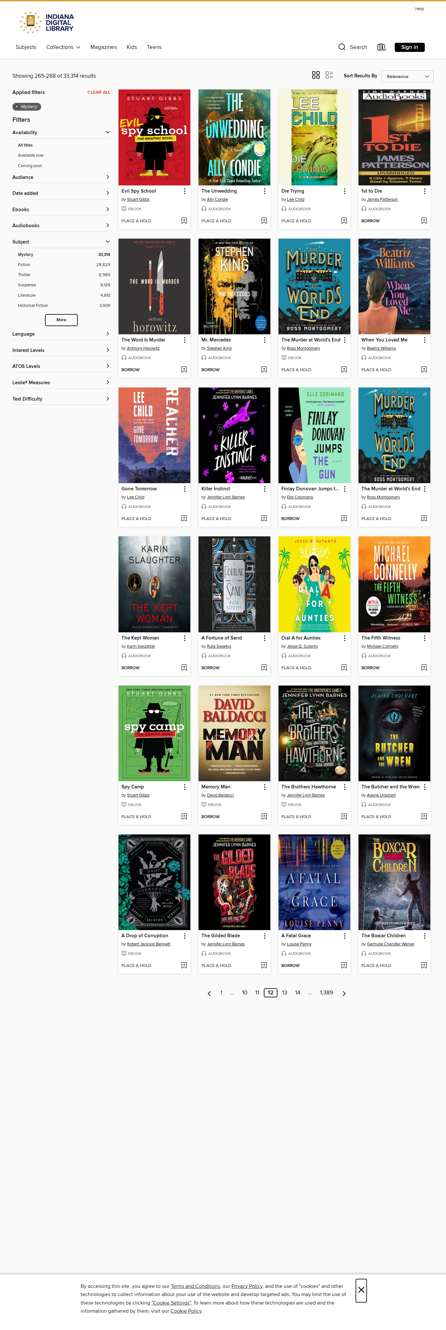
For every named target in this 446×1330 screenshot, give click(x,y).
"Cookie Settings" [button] (171, 1303)
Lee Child (295, 199)
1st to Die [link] (371, 191)
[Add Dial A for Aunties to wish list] (344, 668)
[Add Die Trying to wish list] (344, 221)
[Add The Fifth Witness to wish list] (424, 668)
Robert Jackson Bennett (148, 944)
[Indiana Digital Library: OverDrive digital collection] (47, 22)
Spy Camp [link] (132, 787)
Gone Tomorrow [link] (139, 489)
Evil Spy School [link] (138, 191)
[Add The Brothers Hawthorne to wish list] (344, 817)
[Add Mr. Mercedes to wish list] (264, 370)
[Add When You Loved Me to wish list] (424, 370)
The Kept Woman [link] (140, 638)
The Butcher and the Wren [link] (390, 787)
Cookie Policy (185, 1311)
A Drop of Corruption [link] (144, 936)
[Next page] (344, 993)
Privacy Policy (247, 1286)
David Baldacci (220, 795)
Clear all (99, 92)
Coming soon (30, 165)
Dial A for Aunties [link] (301, 638)
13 (284, 992)
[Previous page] (209, 993)
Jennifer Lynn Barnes (226, 497)
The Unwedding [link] (219, 191)
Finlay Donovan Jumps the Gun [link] (311, 489)
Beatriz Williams (381, 348)
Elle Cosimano (300, 497)
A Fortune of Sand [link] (221, 638)
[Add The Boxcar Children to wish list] (424, 966)
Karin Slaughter (141, 646)
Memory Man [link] (216, 787)
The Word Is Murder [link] (143, 340)
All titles (25, 145)
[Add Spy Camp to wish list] (184, 817)
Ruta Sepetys (219, 646)
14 (297, 992)
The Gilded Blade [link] (220, 936)
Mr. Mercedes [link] (216, 340)
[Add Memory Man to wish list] (264, 817)
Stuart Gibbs (138, 199)
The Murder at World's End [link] (311, 340)
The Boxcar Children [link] (383, 936)
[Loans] (381, 48)
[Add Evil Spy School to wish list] (184, 221)
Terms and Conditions (195, 1286)
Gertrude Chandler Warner (390, 944)
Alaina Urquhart (381, 795)
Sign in (409, 47)
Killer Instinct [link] (215, 489)
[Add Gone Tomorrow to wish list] (184, 519)
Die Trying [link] (292, 191)
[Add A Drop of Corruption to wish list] (184, 966)
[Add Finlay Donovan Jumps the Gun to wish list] (344, 519)
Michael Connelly (382, 646)
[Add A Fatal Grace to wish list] (344, 966)
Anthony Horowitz (143, 348)
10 (244, 992)
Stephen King (219, 348)
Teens (154, 47)
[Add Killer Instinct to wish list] (264, 519)
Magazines (103, 47)
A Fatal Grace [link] (296, 936)
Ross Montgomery (303, 348)
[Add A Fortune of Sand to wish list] (264, 668)
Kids (132, 47)
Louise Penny (299, 944)
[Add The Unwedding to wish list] (264, 221)
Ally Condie (217, 199)
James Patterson (382, 199)
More (61, 320)
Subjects (26, 47)
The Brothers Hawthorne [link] (308, 787)
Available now (31, 155)
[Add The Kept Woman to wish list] (184, 668)
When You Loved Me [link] (384, 340)
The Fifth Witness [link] (380, 638)
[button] (352, 48)
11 (257, 992)
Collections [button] (61, 47)
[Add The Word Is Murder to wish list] (184, 370)
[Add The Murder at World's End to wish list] (344, 370)
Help (419, 9)
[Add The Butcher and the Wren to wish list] (424, 817)
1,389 (326, 992)
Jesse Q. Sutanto (302, 646)
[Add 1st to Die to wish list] (424, 221)
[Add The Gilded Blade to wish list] (264, 966)
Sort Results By (360, 76)
